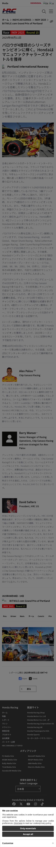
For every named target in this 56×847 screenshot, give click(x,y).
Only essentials (28, 828)
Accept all (28, 834)
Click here (18, 823)
